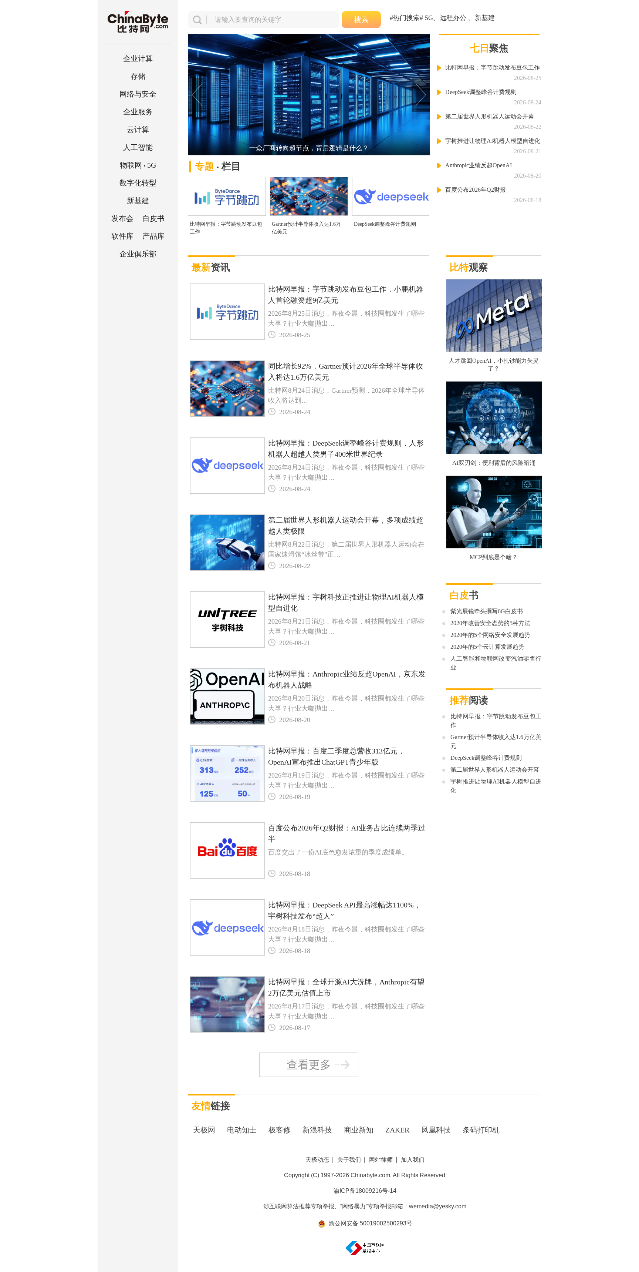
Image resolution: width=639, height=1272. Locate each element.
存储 (138, 76)
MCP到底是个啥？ (494, 557)
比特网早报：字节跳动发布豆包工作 (226, 228)
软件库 (122, 236)
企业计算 (138, 58)
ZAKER (397, 1130)
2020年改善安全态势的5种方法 (490, 623)
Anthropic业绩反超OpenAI (478, 165)
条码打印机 (481, 1130)
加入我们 (413, 1160)
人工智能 (138, 147)
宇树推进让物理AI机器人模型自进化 (492, 141)
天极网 (204, 1130)
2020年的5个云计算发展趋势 (487, 647)
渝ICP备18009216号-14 (365, 1191)
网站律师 (381, 1160)
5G (138, 165)
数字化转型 (137, 183)
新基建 (138, 201)
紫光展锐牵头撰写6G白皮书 (486, 611)
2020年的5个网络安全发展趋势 (490, 635)
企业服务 (138, 112)
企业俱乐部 (137, 254)
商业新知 (358, 1130)
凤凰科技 (436, 1130)
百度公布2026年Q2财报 (475, 190)
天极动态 (317, 1160)
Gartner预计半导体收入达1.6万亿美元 (306, 228)
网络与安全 (137, 94)
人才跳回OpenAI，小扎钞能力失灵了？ (494, 365)
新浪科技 (317, 1130)
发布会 (122, 218)
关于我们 (349, 1160)
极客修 (279, 1130)
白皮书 (153, 218)
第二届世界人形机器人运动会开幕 (489, 116)
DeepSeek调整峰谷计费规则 (385, 224)
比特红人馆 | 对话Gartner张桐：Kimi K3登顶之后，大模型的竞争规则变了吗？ (312, 148)
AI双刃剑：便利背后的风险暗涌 (493, 463)
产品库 (153, 236)
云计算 (138, 129)
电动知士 (242, 1130)
